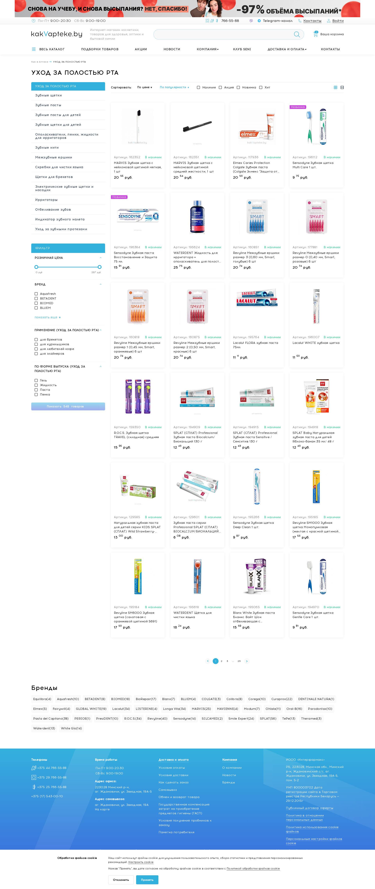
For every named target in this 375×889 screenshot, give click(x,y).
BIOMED (46, 303)
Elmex (40, 709)
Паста (45, 390)
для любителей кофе (57, 349)
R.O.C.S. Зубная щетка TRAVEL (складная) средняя (136, 435)
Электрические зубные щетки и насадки (64, 188)
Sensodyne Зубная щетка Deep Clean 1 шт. (253, 525)
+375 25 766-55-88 (52, 787)
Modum (252, 709)
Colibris (235, 699)
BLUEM (45, 308)
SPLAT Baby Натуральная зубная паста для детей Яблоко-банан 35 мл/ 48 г (313, 437)
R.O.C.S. (133, 718)
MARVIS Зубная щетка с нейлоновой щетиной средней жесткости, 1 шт (193, 167)
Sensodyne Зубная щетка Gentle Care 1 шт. (313, 615)
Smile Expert (241, 718)
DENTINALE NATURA (316, 699)
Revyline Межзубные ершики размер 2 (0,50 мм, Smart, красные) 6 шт (196, 347)
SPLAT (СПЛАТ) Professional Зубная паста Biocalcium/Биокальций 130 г (195, 437)
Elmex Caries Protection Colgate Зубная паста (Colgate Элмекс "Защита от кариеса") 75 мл (255, 167)
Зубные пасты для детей (58, 115)
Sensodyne (184, 718)
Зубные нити (47, 147)
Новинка (249, 87)
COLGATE (211, 699)
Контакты (330, 49)
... (233, 661)
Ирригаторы (46, 200)
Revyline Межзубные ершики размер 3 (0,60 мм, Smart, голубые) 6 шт (256, 257)
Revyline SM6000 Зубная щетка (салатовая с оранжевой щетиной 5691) (135, 617)
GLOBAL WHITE (91, 709)
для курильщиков (54, 344)
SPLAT (268, 718)
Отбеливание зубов (53, 209)
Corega (257, 699)
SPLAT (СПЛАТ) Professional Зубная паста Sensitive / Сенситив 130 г (255, 437)
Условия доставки (173, 775)
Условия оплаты (172, 767)
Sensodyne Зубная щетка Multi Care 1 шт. (313, 165)
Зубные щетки (48, 95)
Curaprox (281, 699)
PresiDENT (107, 718)
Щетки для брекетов (54, 177)
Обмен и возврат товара (179, 797)
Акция (229, 87)
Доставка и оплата (286, 49)
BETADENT (48, 298)
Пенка (45, 394)
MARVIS (201, 709)
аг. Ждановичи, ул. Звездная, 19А (122, 805)
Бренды (228, 782)
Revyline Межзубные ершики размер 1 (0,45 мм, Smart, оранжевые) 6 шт (137, 347)
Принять (147, 880)
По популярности (173, 87)
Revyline (157, 718)
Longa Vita (174, 709)
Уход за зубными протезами (61, 229)
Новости (171, 49)
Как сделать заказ (174, 782)
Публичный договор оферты (309, 808)
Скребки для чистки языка (59, 167)
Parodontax (320, 709)
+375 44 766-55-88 (52, 768)
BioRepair (146, 699)
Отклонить (121, 880)
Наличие (209, 87)
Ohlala (273, 709)
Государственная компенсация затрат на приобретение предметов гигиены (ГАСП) (184, 809)
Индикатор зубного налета (60, 219)
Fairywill (61, 709)
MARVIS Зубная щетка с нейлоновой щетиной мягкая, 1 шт (138, 167)
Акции (141, 49)
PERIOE (82, 718)
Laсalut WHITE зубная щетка (316, 343)
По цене (143, 87)
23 (239, 661)
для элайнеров (52, 353)
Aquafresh (48, 294)
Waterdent (44, 728)
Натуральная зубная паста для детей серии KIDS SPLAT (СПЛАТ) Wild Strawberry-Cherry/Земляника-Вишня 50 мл (137, 527)
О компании (232, 767)
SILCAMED (212, 718)
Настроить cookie (140, 862)
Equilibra (42, 699)
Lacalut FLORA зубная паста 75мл (255, 345)
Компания (206, 49)
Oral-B (294, 709)
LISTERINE (146, 709)
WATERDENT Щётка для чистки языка (192, 615)
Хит (267, 87)
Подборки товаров (99, 49)
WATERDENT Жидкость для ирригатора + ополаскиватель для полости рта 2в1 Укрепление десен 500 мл (197, 257)
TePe (288, 718)
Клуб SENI (242, 49)
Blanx (168, 699)
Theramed (311, 718)
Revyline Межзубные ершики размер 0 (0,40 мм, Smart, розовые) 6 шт (316, 257)
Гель (43, 380)
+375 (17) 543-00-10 (47, 796)
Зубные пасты (48, 105)
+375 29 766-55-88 (52, 777)
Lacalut (121, 709)
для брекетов (51, 339)
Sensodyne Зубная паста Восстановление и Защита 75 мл (135, 257)
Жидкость (48, 385)
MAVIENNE (227, 709)
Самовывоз (168, 790)
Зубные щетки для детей (58, 125)
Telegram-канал (278, 21)
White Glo (71, 728)
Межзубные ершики (53, 157)
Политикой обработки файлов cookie (253, 868)
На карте (102, 809)
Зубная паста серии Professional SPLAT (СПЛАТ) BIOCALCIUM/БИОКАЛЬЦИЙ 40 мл (196, 527)
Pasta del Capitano (51, 718)
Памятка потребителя (176, 832)
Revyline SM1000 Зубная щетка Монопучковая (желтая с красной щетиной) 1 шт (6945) (316, 527)
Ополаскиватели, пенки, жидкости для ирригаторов (66, 136)
